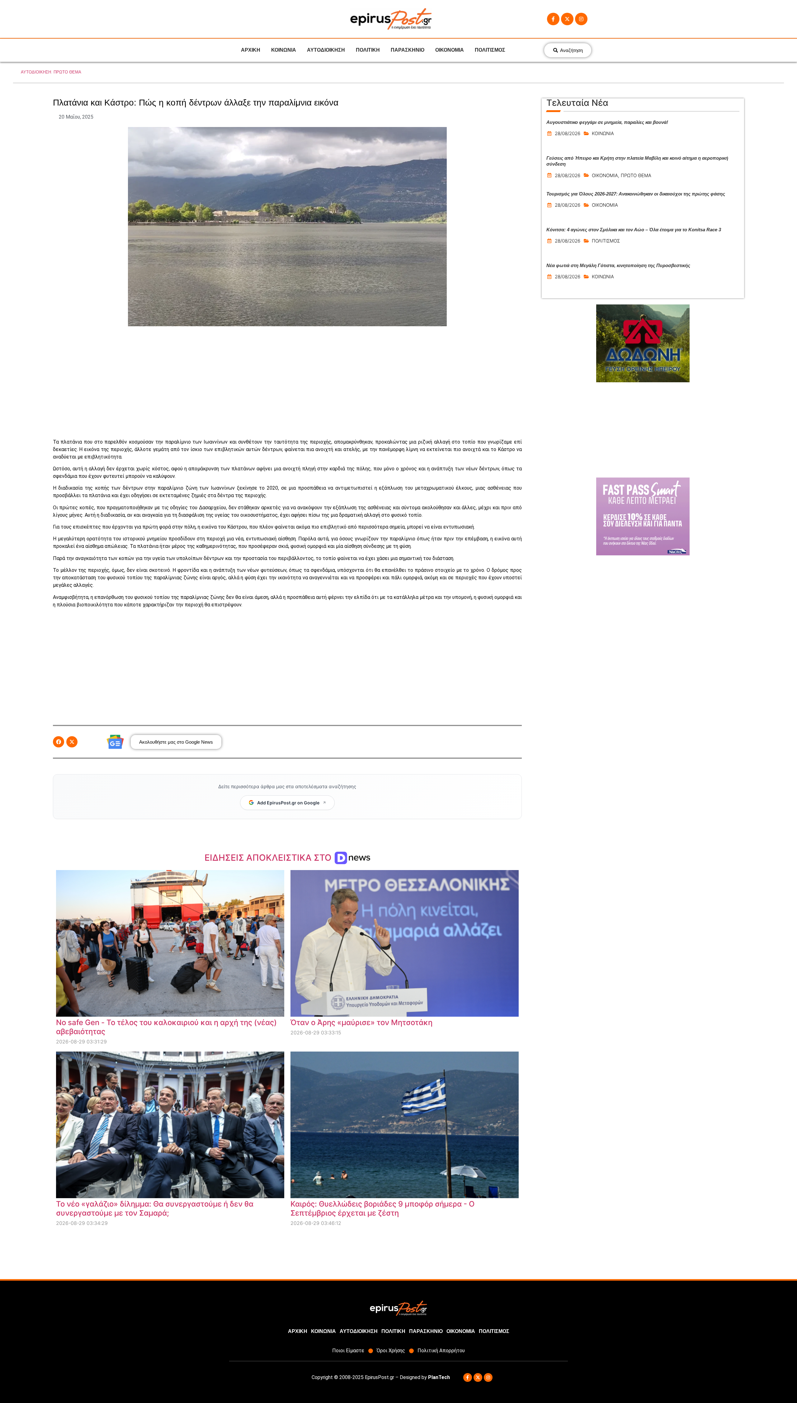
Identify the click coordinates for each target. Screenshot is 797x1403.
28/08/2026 (567, 133)
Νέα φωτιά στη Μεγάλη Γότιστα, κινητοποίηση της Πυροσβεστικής (618, 265)
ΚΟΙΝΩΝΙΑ (283, 50)
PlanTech (439, 1377)
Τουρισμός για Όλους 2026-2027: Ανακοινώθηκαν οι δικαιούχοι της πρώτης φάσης (635, 193)
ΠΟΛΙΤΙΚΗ (368, 50)
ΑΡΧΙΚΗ (250, 50)
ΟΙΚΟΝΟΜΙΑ (449, 50)
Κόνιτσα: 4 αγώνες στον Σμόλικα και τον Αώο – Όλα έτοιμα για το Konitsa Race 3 (633, 229)
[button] (58, 741)
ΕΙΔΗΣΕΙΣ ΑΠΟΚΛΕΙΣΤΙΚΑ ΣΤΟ (269, 857)
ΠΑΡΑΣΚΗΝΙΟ (407, 50)
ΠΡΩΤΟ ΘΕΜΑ (67, 72)
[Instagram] (581, 19)
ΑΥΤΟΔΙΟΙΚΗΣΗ (326, 50)
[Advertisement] (287, 382)
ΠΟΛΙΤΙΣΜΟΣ (490, 50)
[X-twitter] (567, 19)
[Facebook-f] (553, 19)
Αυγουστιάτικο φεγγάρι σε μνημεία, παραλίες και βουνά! (607, 122)
